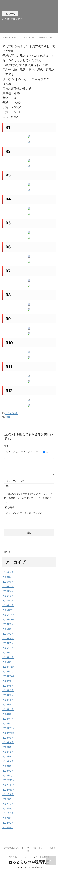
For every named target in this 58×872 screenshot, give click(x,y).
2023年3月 (8, 766)
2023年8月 (8, 742)
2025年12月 (8, 610)
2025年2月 (8, 657)
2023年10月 (8, 733)
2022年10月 (8, 789)
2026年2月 (8, 600)
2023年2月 (8, 770)
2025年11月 (8, 614)
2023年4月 (8, 761)
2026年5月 (8, 586)
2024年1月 (8, 718)
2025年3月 (8, 652)
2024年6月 (8, 695)
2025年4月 (8, 647)
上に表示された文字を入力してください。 (25, 513)
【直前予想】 (11, 413)
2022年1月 (7, 827)
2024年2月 (8, 714)
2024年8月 (8, 685)
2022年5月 (8, 813)
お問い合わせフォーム (14, 848)
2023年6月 (8, 751)
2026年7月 (8, 577)
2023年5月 (8, 756)
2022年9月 (8, 794)
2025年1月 (8, 662)
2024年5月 (8, 699)
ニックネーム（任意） (15, 480)
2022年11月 (8, 785)
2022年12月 (8, 780)
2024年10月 (8, 676)
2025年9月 (8, 624)
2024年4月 (8, 704)
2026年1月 (8, 605)
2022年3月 (8, 818)
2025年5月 (8, 643)
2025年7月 (8, 633)
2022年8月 (8, 799)
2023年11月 (8, 728)
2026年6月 (8, 581)
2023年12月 (8, 723)
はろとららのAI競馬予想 (29, 862)
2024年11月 (8, 671)
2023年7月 (8, 747)
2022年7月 (8, 803)
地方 (8, 417)
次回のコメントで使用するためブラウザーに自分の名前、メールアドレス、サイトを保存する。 (28, 498)
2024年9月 (8, 681)
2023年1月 (8, 775)
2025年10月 (8, 619)
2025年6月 (8, 638)
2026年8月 (8, 572)
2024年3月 (8, 709)
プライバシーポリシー (36, 848)
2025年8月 (8, 629)
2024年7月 (8, 690)
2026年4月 (8, 591)
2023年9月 (8, 737)
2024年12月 (8, 666)
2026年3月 (8, 595)
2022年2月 (8, 822)
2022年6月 (8, 808)
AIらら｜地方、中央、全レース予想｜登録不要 (29, 857)
